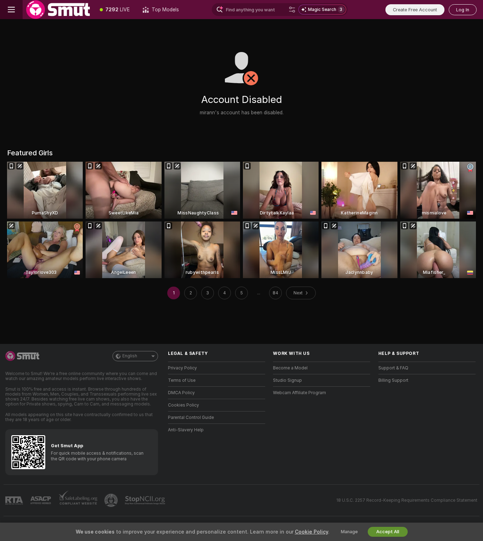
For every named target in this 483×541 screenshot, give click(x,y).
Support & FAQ (393, 368)
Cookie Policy (311, 532)
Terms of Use (182, 380)
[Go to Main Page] (58, 9)
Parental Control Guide (191, 417)
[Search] (292, 10)
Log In (462, 9)
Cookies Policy (183, 405)
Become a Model (290, 368)
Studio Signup (287, 380)
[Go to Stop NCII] (146, 500)
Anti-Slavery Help (186, 429)
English (129, 355)
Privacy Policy (182, 368)
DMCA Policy (181, 392)
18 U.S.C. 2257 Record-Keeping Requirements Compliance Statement (406, 500)
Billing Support (393, 380)
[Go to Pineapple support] (111, 500)
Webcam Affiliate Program (299, 392)
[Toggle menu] (11, 9)
